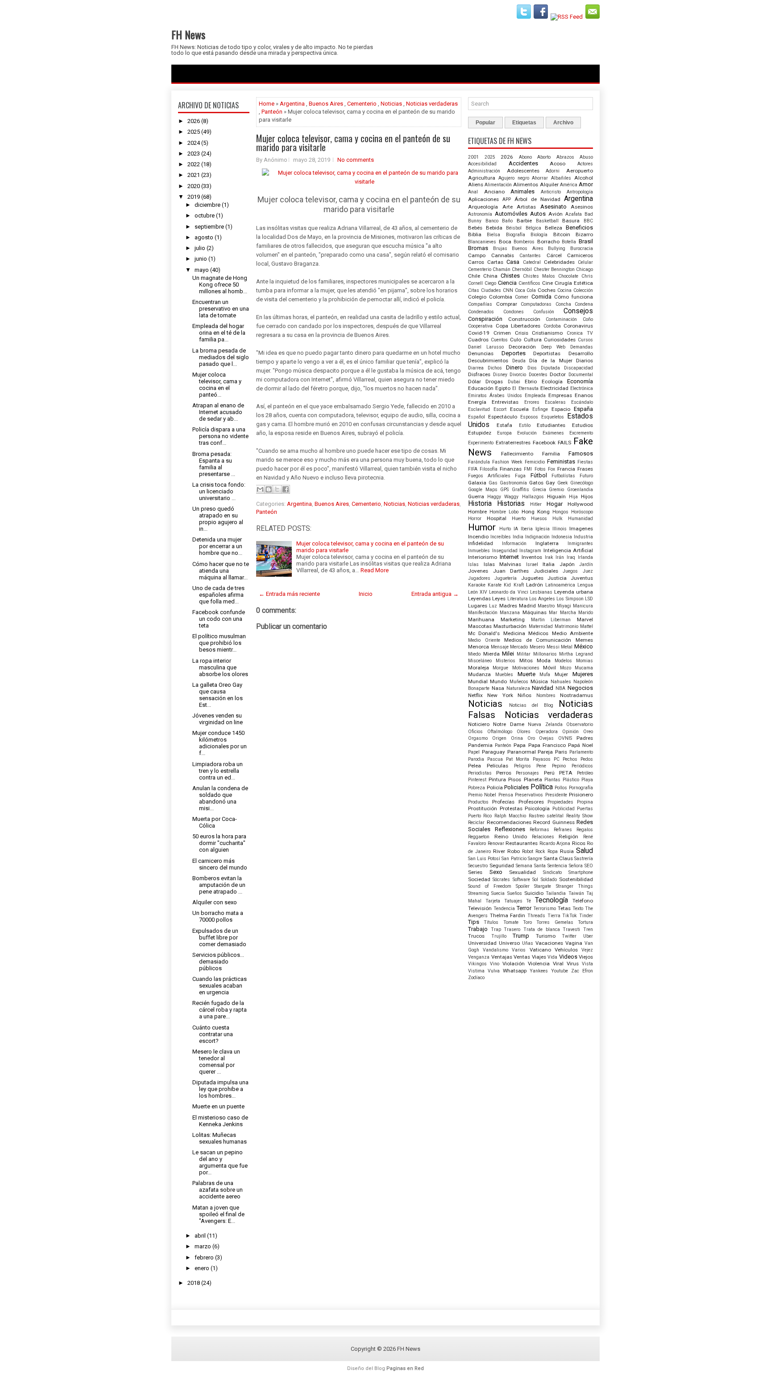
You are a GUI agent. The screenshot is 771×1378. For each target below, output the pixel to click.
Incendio (478, 536)
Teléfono (582, 901)
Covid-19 (478, 333)
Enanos (584, 395)
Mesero (537, 647)
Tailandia (556, 893)
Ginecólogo (581, 483)
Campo (476, 255)
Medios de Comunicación (537, 640)
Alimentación (498, 185)
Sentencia (557, 866)
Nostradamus (576, 695)
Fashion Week (507, 462)
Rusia (567, 851)
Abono (525, 157)
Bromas (478, 248)
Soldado (549, 879)
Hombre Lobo (503, 512)
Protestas (511, 808)
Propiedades (560, 802)
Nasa (498, 688)
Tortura (585, 922)
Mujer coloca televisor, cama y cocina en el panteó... (216, 384)
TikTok (569, 916)
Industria (583, 537)
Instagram (530, 551)
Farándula (479, 462)
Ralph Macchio (510, 816)
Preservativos (529, 795)
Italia (549, 564)
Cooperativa (480, 326)
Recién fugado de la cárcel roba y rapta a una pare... (219, 1010)
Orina (517, 738)
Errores (531, 402)
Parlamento (581, 752)
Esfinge (540, 409)
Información (514, 543)
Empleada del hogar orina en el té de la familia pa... (218, 333)
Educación (480, 388)
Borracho (548, 241)
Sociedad (479, 879)
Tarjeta (492, 901)
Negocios (580, 688)
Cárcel (554, 255)
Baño (507, 221)
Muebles (504, 674)
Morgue (500, 668)
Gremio (556, 489)
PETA (565, 773)
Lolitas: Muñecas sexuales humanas (219, 1138)
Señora (576, 866)
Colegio (477, 297)
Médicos (538, 633)
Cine (547, 283)
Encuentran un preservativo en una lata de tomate (220, 309)
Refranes (563, 830)
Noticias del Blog (531, 705)
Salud (584, 851)
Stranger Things (574, 886)
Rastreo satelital (546, 816)
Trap (496, 929)
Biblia (474, 234)
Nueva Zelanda (545, 724)
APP (506, 199)
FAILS (564, 442)
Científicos (529, 283)
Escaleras (555, 402)
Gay (550, 483)
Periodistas (480, 773)
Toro (527, 922)
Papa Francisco (547, 745)
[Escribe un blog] (268, 489)
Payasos (542, 759)
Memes (584, 640)
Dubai (514, 382)
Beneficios (579, 227)
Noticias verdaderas (432, 103)
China (490, 276)
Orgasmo (478, 738)
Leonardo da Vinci (508, 592)
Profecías (503, 802)
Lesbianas (541, 592)
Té (528, 901)
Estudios (582, 425)
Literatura (517, 599)
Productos (478, 802)
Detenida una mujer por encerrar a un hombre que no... (217, 546)
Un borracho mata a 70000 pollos (217, 916)
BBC (588, 221)
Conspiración (485, 319)
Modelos (563, 661)
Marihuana (481, 619)
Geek (562, 483)
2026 (193, 121)
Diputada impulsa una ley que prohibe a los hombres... (220, 1089)
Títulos (491, 922)
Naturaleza (518, 688)
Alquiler (549, 184)
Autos (538, 213)
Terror (524, 908)
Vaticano (540, 950)
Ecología (552, 381)
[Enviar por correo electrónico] (260, 489)
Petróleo (585, 773)
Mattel (586, 626)
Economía (580, 381)
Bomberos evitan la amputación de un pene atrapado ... (218, 885)
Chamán (501, 269)
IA (516, 529)
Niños (524, 695)
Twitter (569, 936)
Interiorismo (482, 557)
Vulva (494, 971)
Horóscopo (582, 512)
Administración (484, 171)
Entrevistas (505, 402)
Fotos (540, 469)
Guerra (476, 496)
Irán (559, 557)
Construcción (524, 319)
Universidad (482, 943)
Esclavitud (479, 409)
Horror (474, 518)
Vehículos (566, 950)
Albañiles (561, 178)
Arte (507, 207)
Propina (585, 802)
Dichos (495, 368)
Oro (531, 738)
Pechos (570, 759)
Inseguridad (505, 551)
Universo (509, 943)
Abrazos (565, 157)
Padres (584, 738)
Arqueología (483, 207)
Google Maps (482, 489)
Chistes (510, 275)
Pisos (514, 779)
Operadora (546, 731)
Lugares (477, 606)
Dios (532, 368)
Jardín (586, 564)
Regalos (584, 830)
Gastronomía (513, 483)
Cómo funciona (573, 297)
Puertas (585, 809)
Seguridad (501, 865)
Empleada (535, 395)
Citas (473, 290)
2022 (193, 164)
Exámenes (553, 433)
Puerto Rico (480, 816)
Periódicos (582, 766)
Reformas (539, 830)
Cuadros (478, 339)
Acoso (557, 163)
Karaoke (476, 585)
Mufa (544, 674)
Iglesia (542, 529)
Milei (508, 653)
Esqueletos (552, 417)
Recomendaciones (509, 822)
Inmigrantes (580, 543)
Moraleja (478, 667)
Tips (473, 922)
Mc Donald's (484, 633)
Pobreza (476, 788)
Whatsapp (514, 971)
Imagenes (581, 528)
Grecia (539, 489)
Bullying (556, 248)
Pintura (497, 779)
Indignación (537, 537)
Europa (504, 433)
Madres (508, 606)
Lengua (585, 585)
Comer (521, 297)
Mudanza (479, 674)
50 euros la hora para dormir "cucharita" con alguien (219, 843)
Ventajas (501, 957)
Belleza (553, 228)
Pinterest (477, 780)
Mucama (584, 668)
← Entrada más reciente (289, 594)
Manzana (510, 612)
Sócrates (501, 879)
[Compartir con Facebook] (285, 489)
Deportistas (546, 353)
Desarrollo (580, 353)
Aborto (544, 157)
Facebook (544, 442)
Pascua (495, 759)
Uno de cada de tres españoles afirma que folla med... (218, 595)
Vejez (587, 950)
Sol (535, 879)
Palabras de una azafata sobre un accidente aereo (217, 1190)
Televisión (480, 908)
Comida (541, 296)
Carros (476, 262)
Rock (540, 851)
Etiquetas (524, 122)
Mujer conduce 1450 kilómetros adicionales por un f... (219, 743)
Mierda (491, 654)
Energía (477, 402)
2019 (193, 196)
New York (500, 695)
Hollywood (580, 504)
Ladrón (534, 585)
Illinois (559, 529)
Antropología (580, 192)
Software (521, 879)
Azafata (573, 214)
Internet (509, 557)
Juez (588, 571)
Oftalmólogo (499, 731)
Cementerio (362, 103)
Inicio (366, 594)
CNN (508, 290)
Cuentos (499, 340)
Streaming (478, 893)
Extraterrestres (513, 442)
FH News (188, 34)
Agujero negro (513, 178)
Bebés (475, 228)
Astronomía (480, 214)
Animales (522, 191)
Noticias (391, 103)
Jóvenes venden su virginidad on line (217, 719)
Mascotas (480, 626)
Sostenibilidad (576, 879)
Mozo (565, 668)
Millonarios (545, 654)
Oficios (475, 731)
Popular (485, 122)
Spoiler (523, 886)
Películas (497, 766)
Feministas (561, 461)
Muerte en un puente (218, 1106)
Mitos (526, 660)
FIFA (472, 469)
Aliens (475, 184)
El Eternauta (525, 388)
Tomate (510, 922)
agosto (204, 237)
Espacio (560, 409)
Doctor (558, 374)
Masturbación (509, 626)
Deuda (519, 361)
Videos (568, 956)
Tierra (553, 916)
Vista (587, 964)
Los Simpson (569, 599)
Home (266, 103)
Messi (553, 647)
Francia (566, 469)
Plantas (552, 780)
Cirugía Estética (574, 283)
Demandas (581, 347)
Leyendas (479, 598)
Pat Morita (517, 759)
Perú (549, 773)
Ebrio (531, 381)
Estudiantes (551, 425)
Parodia (476, 759)
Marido (585, 612)
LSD (589, 599)
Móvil (549, 667)
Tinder (586, 916)
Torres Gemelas (554, 922)
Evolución (527, 433)
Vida (552, 957)
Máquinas (534, 612)
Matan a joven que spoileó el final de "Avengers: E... (218, 1214)
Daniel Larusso (486, 347)
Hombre (477, 512)
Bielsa (493, 235)
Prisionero (581, 795)
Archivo (563, 122)
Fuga (520, 476)
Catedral (532, 262)
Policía (495, 787)
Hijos (587, 496)
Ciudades (491, 290)
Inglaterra (547, 543)
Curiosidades (560, 339)
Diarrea (476, 368)
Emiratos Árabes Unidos (495, 395)
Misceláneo (480, 661)
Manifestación (482, 612)
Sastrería (583, 858)
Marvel (585, 619)
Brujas (500, 248)
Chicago (584, 269)
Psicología (537, 808)
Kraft (519, 585)
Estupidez (479, 433)
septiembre (209, 226)
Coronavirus (578, 326)
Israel (532, 564)
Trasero (512, 929)
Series (475, 872)
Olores (524, 731)
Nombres (545, 695)
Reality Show (579, 816)
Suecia (498, 893)
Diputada (550, 368)
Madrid (527, 606)
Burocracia (581, 248)
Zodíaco (476, 977)
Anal (473, 192)
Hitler (536, 504)
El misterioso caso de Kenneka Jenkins (220, 1121)
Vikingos (477, 964)
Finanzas (511, 469)
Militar (524, 654)
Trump (521, 935)
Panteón (271, 111)
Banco (491, 221)
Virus (573, 963)
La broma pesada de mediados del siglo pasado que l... (220, 357)
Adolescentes (523, 171)
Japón (567, 564)
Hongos (560, 512)
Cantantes (530, 255)
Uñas (527, 943)
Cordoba (552, 326)
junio (201, 258)
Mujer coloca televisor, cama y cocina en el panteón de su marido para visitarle (353, 143)
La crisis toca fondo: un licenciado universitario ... (218, 491)
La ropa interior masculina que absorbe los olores (220, 667)
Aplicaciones (483, 199)
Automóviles (511, 213)
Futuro (586, 476)
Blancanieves (482, 242)
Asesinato (553, 206)
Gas (493, 483)
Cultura (533, 339)
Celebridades (559, 262)
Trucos (476, 936)
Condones (513, 312)
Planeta (533, 779)
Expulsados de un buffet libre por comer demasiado (219, 937)
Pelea (474, 766)
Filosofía (488, 469)
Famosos (580, 453)
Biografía (515, 235)
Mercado (519, 647)
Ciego (490, 283)
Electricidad (554, 388)
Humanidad (580, 518)
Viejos (586, 957)
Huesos (539, 518)
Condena (584, 304)
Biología (539, 235)
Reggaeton (478, 837)
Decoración (522, 347)
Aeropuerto (579, 171)
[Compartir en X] (277, 489)
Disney (500, 374)
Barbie (524, 220)
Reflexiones (510, 829)
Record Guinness (554, 822)
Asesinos (582, 207)
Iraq (571, 557)
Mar (553, 612)
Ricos (578, 843)
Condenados (481, 312)
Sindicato (552, 872)
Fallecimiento (517, 454)
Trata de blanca (541, 929)
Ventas (522, 957)
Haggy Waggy (502, 497)
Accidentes (523, 163)
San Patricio (514, 858)
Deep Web (553, 347)
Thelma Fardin (508, 915)
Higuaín (556, 496)
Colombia (500, 297)
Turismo (545, 936)
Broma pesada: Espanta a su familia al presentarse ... (213, 464)
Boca (505, 241)
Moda (544, 660)
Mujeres (582, 674)
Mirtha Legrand (576, 654)
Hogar (555, 503)
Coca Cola (525, 290)
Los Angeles (542, 599)
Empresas (560, 395)
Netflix (475, 695)
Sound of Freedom (489, 886)
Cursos (585, 340)
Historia (480, 504)
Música (539, 681)
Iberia (527, 529)
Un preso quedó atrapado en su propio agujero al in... (217, 518)
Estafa (504, 425)
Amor (586, 184)
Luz (493, 606)
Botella (569, 242)
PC (557, 759)
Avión (555, 214)
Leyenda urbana (573, 592)
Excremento (581, 433)
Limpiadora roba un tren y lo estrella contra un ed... (217, 771)
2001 (473, 157)
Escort (499, 409)
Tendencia (504, 908)
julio (200, 248)
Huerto (519, 518)
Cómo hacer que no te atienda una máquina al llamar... (220, 571)
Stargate (542, 886)
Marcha (568, 612)
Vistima (476, 971)
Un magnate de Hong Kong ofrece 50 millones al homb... (219, 285)
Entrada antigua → (435, 594)
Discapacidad (578, 368)
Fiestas (585, 462)
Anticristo (551, 192)
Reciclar (476, 822)
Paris (561, 752)
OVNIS (565, 738)
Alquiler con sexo (214, 902)
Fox (551, 469)
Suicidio (533, 893)
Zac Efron (582, 971)
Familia (551, 454)
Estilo (525, 425)
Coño (588, 319)
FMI (528, 469)
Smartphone (580, 872)
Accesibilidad (482, 164)
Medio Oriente (484, 640)
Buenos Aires (326, 103)
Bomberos (524, 242)
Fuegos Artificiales (489, 476)
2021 (193, 175)
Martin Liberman (551, 620)
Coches (546, 290)
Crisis (521, 333)
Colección (583, 290)
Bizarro (584, 234)
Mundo (498, 681)
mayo (202, 270)
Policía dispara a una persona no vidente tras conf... (220, 436)
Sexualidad (522, 872)
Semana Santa (531, 866)
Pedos (586, 759)
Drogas (494, 381)
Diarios (584, 360)
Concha (563, 304)
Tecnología (551, 900)
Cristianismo (547, 333)
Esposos (529, 417)
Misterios (505, 661)
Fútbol (539, 475)
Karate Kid (499, 585)
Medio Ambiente (572, 633)
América (568, 185)
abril (200, 1235)
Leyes (499, 598)
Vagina (573, 943)
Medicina (514, 633)
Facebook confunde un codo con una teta (218, 619)
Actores (585, 164)
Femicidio (535, 462)
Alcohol (583, 178)
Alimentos (525, 184)
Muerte (526, 674)
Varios (519, 950)
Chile (474, 276)
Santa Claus (558, 858)
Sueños (514, 893)
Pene (541, 766)
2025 (193, 131)
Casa (512, 261)
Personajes (527, 773)
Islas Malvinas (503, 564)
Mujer (561, 674)
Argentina (292, 103)
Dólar (474, 381)
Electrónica (581, 388)
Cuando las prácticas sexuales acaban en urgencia (219, 986)
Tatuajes (513, 901)
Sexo (495, 872)
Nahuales (561, 682)
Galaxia (477, 483)
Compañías (480, 304)
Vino (494, 964)
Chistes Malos (539, 276)
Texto (577, 908)
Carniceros (580, 255)
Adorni (553, 171)
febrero (204, 1257)
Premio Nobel (482, 795)
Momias (584, 661)
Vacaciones (549, 943)
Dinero (514, 367)
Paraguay (493, 752)
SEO (588, 866)
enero (202, 1268)
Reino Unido (510, 836)
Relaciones (543, 837)
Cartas (495, 262)
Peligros (522, 766)
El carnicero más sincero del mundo (219, 864)
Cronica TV (580, 333)
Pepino (559, 766)
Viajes (539, 957)
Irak (549, 557)
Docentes (538, 374)
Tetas (564, 908)
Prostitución (482, 808)
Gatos (536, 483)
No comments (355, 159)
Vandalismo (495, 950)
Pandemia (480, 745)
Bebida (494, 228)
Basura (571, 220)
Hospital (496, 518)
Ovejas (546, 738)
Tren (588, 929)
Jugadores (479, 578)
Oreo (588, 731)
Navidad (542, 688)
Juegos (570, 571)
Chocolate (568, 276)
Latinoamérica (560, 585)
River (499, 851)
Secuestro (478, 866)
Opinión (570, 731)
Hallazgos (533, 497)
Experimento (480, 443)
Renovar (496, 843)
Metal (566, 647)
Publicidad (563, 809)
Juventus (582, 578)
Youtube (559, 971)
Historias (511, 504)
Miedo (474, 654)
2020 (193, 186)
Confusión (543, 312)
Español (476, 417)
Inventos (532, 557)
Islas (473, 564)
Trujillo (498, 936)
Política (542, 787)
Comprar (506, 304)
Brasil (586, 241)
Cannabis (502, 255)
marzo (203, 1246)
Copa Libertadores (518, 326)
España (583, 409)
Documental (580, 374)
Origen (499, 738)
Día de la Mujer (550, 360)
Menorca (478, 647)
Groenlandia (580, 489)
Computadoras (536, 304)
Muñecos (519, 682)
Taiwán (576, 893)
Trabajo (478, 929)
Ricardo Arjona (555, 843)
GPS (504, 489)
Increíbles (500, 537)
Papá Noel (580, 745)
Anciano (494, 192)
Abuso (586, 157)
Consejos (578, 311)
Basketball (547, 221)
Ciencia (507, 282)
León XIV (477, 592)
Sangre (535, 858)
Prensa (505, 795)
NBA (560, 688)
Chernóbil (522, 269)
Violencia (539, 963)
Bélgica (533, 228)
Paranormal (521, 752)
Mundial (478, 681)
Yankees (539, 971)
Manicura (583, 606)
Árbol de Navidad (537, 199)
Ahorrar (540, 178)
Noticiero (478, 724)
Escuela (519, 409)
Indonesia (561, 537)
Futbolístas (563, 476)
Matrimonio (566, 626)
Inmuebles (479, 551)
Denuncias (480, 353)
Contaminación (561, 319)
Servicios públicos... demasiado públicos (218, 961)
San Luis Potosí (484, 858)
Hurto (505, 529)
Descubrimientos (488, 360)
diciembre (207, 204)
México (583, 646)
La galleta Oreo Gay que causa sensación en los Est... (217, 694)
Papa (520, 745)
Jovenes (478, 571)
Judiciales (546, 571)
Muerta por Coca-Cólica (214, 822)
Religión (568, 836)
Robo (513, 851)
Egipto (502, 388)
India (518, 537)
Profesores (531, 802)
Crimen (502, 333)
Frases (585, 469)
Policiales (516, 787)
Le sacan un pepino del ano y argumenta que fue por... (220, 1162)
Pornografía (581, 788)
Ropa (552, 851)
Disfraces (479, 374)
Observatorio (579, 724)
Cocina (564, 290)
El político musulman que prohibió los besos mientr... (219, 643)
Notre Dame (508, 724)
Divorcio (518, 374)
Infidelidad (480, 543)
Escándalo (582, 402)
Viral (558, 963)
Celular (585, 262)
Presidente (556, 795)
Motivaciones (525, 668)
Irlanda (585, 557)
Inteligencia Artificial (568, 550)
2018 (193, 1283)
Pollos (561, 788)
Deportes (514, 353)
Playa (587, 780)
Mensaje (500, 647)
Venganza (478, 957)
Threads (536, 916)
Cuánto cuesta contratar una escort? (212, 1034)
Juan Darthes (511, 571)
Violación (513, 963)
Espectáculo (502, 417)
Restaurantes (522, 843)
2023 (193, 153)
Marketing (513, 619)
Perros (503, 773)
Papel (474, 752)
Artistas (526, 207)
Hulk (557, 518)
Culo (515, 339)
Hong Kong (536, 512)
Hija (573, 497)
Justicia (557, 578)
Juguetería (505, 578)
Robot (527, 851)
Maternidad (541, 626)
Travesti (571, 929)
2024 (193, 142)
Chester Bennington (554, 269)
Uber (588, 936)
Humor (482, 527)
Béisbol (514, 228)
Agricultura (481, 178)
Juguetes (532, 578)
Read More (375, 570)
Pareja (545, 752)
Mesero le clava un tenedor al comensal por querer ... (216, 1061)
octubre (205, 215)
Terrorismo (544, 908)
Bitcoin (561, 234)
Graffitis (520, 489)
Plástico (571, 780)
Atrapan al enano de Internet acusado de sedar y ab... (218, 412)
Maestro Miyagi (554, 606)
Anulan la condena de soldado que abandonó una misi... (220, 798)
